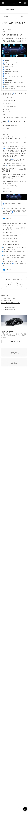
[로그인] (25, 3)
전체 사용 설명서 (5, 16)
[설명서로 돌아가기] (3, 9)
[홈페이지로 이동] (14, 3)
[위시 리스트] (20, 3)
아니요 (18, 284)
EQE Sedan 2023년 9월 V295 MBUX (15, 16)
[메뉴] (3, 3)
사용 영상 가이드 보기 (14, 341)
